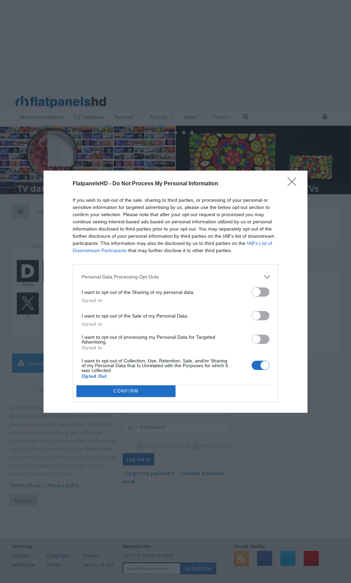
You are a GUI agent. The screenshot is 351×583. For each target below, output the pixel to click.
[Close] (294, 183)
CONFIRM (126, 391)
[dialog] (175, 292)
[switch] (260, 292)
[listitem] (175, 277)
